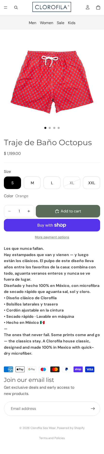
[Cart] (98, 7)
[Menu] (5, 7)
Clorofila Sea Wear (43, 428)
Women (46, 22)
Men (32, 22)
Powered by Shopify (71, 428)
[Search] (16, 7)
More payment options (52, 237)
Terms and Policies (52, 438)
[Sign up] (93, 409)
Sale (60, 22)
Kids (71, 22)
